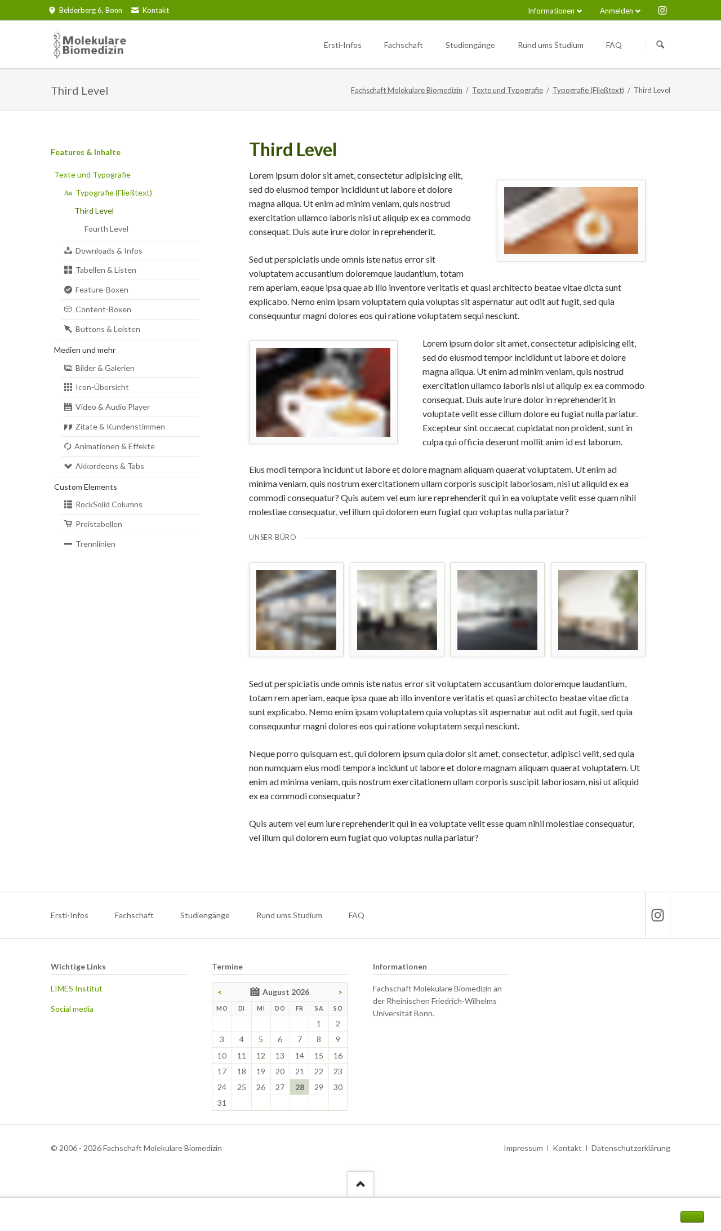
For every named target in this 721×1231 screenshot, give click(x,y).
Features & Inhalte (86, 152)
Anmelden (616, 10)
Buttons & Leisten (107, 329)
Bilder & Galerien (105, 368)
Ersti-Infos (69, 915)
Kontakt (567, 1148)
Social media (72, 1008)
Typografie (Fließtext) (588, 90)
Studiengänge (205, 915)
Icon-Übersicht (102, 387)
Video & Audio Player (112, 406)
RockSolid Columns (109, 504)
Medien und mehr (84, 350)
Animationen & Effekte (114, 446)
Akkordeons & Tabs (109, 466)
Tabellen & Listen (105, 269)
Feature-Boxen (101, 289)
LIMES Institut (77, 988)
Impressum (523, 1148)
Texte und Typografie (507, 90)
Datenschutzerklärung (630, 1148)
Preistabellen (98, 524)
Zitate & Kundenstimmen (120, 426)
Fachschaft (134, 915)
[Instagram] (662, 10)
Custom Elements (85, 486)
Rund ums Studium (289, 915)
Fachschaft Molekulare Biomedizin (406, 90)
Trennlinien (95, 543)
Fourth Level (106, 228)
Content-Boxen (103, 309)
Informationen (551, 10)
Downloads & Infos (109, 250)
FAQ (356, 915)
